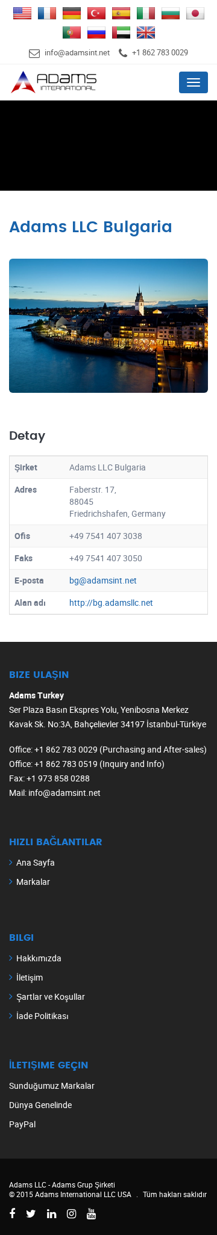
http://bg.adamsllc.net (111, 602)
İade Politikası (42, 1015)
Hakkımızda (38, 958)
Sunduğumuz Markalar (52, 1085)
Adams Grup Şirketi (83, 1184)
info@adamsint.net (77, 52)
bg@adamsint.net (103, 580)
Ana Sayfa (35, 862)
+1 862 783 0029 (160, 52)
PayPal (22, 1124)
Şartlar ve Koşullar (50, 996)
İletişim (29, 977)
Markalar (33, 881)
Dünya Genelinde (40, 1104)
